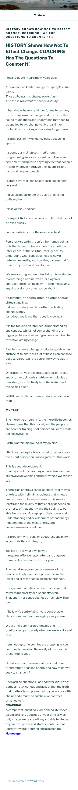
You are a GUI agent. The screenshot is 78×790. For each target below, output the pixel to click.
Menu (41, 15)
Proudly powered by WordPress (25, 780)
